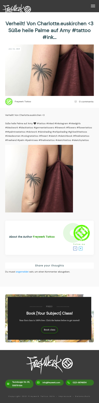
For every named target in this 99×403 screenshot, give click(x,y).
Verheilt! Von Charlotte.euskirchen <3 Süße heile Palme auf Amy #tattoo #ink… (50, 30)
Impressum (65, 396)
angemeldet (22, 271)
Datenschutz (82, 396)
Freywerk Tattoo (44, 236)
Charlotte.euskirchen (30, 115)
